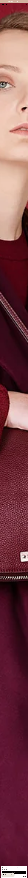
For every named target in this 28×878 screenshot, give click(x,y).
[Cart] (24, 4)
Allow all (14, 872)
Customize (23, 876)
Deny (3, 876)
